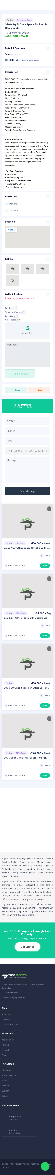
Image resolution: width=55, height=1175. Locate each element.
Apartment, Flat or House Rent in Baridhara (30, 892)
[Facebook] (31, 1170)
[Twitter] (50, 1170)
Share (17, 390)
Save (40, 390)
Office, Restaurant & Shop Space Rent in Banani (24, 899)
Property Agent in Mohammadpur (35, 862)
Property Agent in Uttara (29, 869)
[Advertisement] (27, 820)
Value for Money (13, 312)
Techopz (6, 1167)
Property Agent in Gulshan (31, 872)
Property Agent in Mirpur (15, 865)
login (15, 298)
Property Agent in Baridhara (30, 858)
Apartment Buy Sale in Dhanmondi (19, 907)
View (44, 565)
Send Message (27, 491)
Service (8, 308)
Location (9, 316)
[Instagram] (40, 1170)
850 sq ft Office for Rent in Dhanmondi (25, 617)
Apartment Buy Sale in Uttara (20, 915)
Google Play (15, 1118)
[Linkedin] (45, 1170)
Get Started (27, 946)
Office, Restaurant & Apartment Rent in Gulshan (26, 895)
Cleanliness (10, 319)
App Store (14, 1131)
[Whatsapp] (36, 1170)
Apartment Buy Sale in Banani (35, 904)
